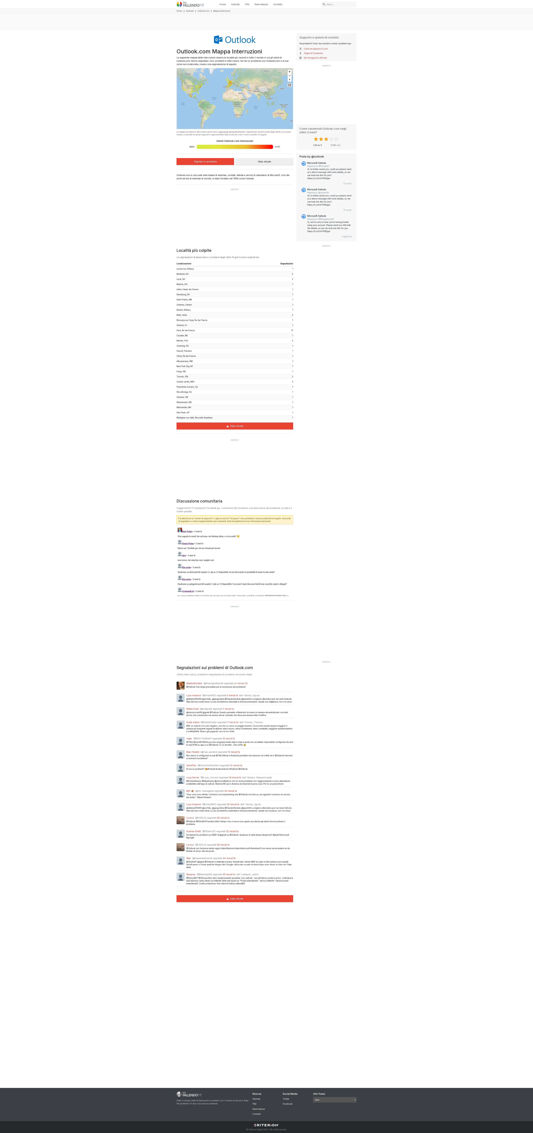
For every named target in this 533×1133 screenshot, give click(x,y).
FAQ (247, 4)
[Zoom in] (290, 72)
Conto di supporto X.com (316, 48)
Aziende (235, 4)
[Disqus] (235, 561)
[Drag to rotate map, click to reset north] (290, 80)
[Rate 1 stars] (316, 139)
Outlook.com (203, 11)
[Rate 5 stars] (336, 139)
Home (222, 4)
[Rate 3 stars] (326, 139)
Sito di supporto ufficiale (315, 57)
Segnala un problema (205, 161)
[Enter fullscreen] (290, 85)
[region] (235, 98)
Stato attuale (264, 161)
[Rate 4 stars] (331, 139)
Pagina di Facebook (313, 53)
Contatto (277, 4)
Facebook (287, 1103)
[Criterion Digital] (266, 1125)
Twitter (286, 1099)
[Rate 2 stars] (321, 139)
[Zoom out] (290, 76)
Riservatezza (261, 4)
